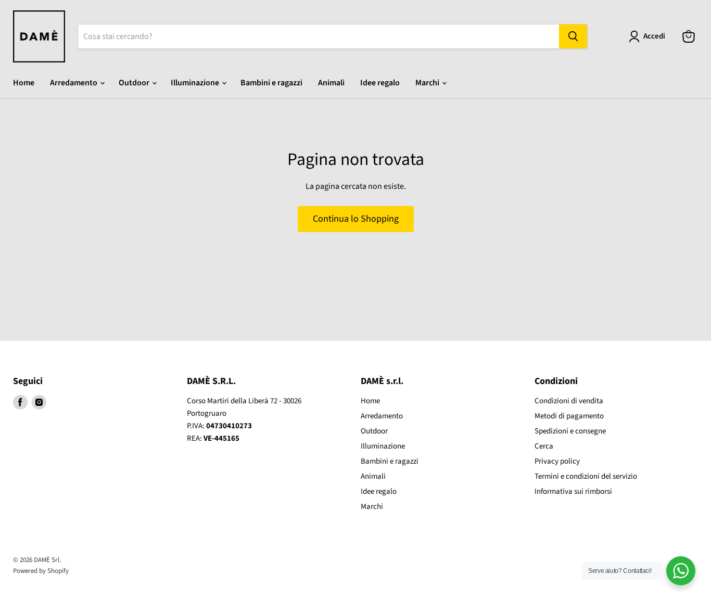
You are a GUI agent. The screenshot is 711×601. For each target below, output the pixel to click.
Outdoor (135, 82)
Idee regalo (380, 82)
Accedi (654, 36)
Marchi (428, 82)
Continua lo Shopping (356, 218)
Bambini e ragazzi (271, 82)
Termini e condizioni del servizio (586, 476)
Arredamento (74, 82)
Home (23, 82)
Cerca (544, 446)
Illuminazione (196, 82)
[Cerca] (573, 36)
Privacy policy (557, 461)
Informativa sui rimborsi (573, 491)
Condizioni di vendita (569, 400)
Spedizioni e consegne (570, 431)
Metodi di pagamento (569, 416)
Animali (331, 82)
